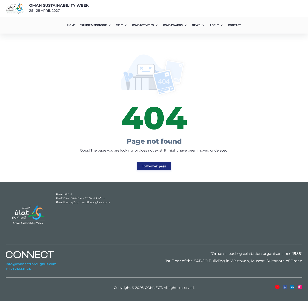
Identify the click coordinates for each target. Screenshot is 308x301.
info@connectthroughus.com (31, 264)
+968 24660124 (18, 269)
